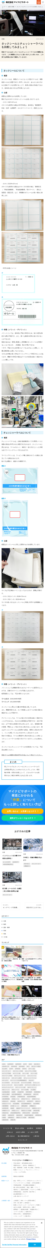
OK (35, 1244)
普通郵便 (5, 1106)
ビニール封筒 (19, 1085)
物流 (4, 924)
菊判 (4, 1115)
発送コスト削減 (26, 1110)
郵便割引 (11, 1117)
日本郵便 (36, 1103)
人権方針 (36, 1136)
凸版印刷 (20, 1092)
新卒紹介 (27, 1203)
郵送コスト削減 (21, 1117)
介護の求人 (27, 1216)
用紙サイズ (6, 1110)
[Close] (41, 1223)
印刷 (4, 930)
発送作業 (36, 1110)
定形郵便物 (6, 1099)
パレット (36, 1082)
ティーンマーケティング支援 (22, 1183)
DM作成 (14, 1066)
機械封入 (27, 866)
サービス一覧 (7, 1128)
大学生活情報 (35, 1183)
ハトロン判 (16, 1082)
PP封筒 (18, 1069)
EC (28, 1066)
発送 (4, 934)
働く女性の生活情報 (19, 1187)
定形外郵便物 (31, 1096)
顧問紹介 (16, 1209)
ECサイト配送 (36, 1066)
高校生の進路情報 (19, 1176)
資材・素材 (6, 927)
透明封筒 (38, 1115)
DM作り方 (6, 1066)
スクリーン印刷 (7, 1075)
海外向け (16, 1189)
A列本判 (10, 1064)
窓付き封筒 (26, 1113)
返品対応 (19, 1115)
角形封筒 (11, 1115)
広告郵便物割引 (26, 1103)
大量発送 (5, 1096)
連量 (4, 1117)
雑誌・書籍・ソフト (32, 1187)
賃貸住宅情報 (24, 1189)
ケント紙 (25, 1073)
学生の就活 (17, 1163)
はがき (31, 1080)
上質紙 (33, 1089)
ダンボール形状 (17, 1078)
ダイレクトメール (20, 1075)
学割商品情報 (17, 1185)
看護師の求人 (34, 1209)
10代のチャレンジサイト (34, 1180)
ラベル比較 (25, 1089)
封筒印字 (16, 862)
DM (31, 1064)
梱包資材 (24, 1106)
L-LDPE (5, 1069)
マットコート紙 (20, 1087)
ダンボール (6, 1078)
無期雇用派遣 (27, 1214)
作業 (4, 921)
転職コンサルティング (20, 1205)
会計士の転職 (17, 1207)
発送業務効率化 (8, 864)
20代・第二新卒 (18, 1203)
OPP (11, 1069)
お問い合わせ (10, 1136)
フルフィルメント (8, 1087)
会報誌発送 (6, 1092)
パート (36, 1170)
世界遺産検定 (17, 1192)
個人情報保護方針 (24, 1136)
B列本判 (18, 1064)
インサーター (36, 863)
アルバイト (29, 1170)
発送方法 (5, 1113)
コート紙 (34, 1073)
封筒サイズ (21, 1101)
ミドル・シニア (18, 1216)
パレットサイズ (7, 1085)
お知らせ (10, 1132)
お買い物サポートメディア (21, 1196)
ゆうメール (16, 1089)
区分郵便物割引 (17, 1094)
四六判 (36, 1094)
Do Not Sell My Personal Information (14, 1244)
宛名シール (16, 1099)
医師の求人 (29, 1211)
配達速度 (31, 1117)
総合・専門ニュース (19, 1180)
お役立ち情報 (11, 6)
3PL (4, 1064)
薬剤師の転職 (24, 1209)
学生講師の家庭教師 (28, 1185)
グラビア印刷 (7, 1073)
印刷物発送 (28, 1094)
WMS (24, 1069)
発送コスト (16, 1110)
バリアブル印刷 (26, 1082)
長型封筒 (5, 1120)
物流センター (36, 1108)
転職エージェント (19, 1170)
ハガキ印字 (7, 862)
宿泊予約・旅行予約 (28, 1192)
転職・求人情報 (28, 1167)
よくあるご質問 (33, 1132)
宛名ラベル (36, 1099)
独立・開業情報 (18, 1167)
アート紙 (32, 1069)
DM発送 (22, 1066)
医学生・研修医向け (28, 1165)
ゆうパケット (32, 1087)
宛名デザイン (26, 1099)
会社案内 (30, 1128)
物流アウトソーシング (23, 1108)
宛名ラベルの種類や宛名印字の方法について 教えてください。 (22, 755)
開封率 (13, 1120)
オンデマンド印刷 (31, 1071)
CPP (25, 1064)
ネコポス (5, 1080)
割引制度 (29, 1092)
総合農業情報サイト (19, 1194)
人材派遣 (16, 1200)
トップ (3, 6)
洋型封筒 (5, 1108)
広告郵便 (16, 1103)
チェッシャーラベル (30, 1078)
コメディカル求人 (19, 1211)
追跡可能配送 (29, 1115)
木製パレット (15, 1106)
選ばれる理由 (19, 1128)
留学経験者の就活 (27, 1163)
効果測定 (37, 1092)
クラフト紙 (17, 1073)
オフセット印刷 (18, 1071)
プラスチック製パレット (33, 1085)
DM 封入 (27, 863)
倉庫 (14, 1092)
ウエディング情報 (35, 1189)
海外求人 (37, 1167)
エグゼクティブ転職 (33, 1205)
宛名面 (13, 1101)
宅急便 (13, 1096)
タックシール (32, 1075)
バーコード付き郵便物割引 (18, 1080)
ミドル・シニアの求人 (20, 1172)
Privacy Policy (31, 1239)
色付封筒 (35, 1113)
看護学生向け (17, 1165)
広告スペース (7, 1103)
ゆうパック (6, 1089)
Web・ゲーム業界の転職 (28, 1200)
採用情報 (39, 1128)
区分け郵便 (6, 1094)
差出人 (38, 1101)
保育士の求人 (17, 1214)
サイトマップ (22, 1140)
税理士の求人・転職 (28, 1207)
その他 (5, 937)
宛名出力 (5, 1101)
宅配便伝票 (21, 1096)
